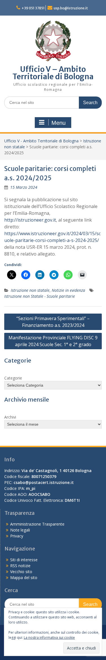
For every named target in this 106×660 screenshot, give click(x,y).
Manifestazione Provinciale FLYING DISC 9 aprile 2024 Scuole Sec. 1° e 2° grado (53, 341)
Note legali (20, 530)
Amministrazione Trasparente (37, 524)
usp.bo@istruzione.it (71, 8)
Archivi (10, 417)
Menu (58, 123)
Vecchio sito (21, 571)
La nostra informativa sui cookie (49, 637)
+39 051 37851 (33, 8)
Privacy (16, 536)
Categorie (13, 378)
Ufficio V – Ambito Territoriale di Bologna (53, 73)
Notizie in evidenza (68, 290)
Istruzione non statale (30, 290)
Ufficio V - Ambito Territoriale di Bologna (41, 140)
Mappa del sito (23, 577)
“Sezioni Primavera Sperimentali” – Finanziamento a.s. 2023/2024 (53, 321)
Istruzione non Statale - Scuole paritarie (39, 296)
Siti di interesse (24, 559)
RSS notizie (20, 565)
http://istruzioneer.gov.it (30, 220)
